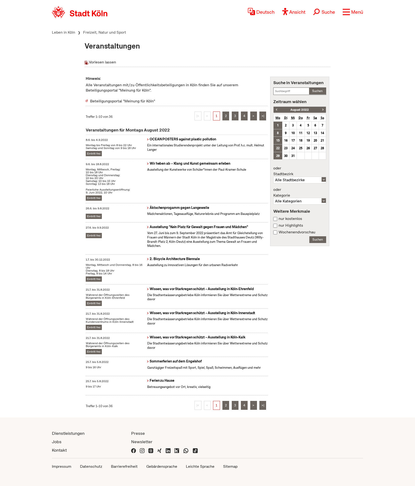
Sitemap (230, 466)
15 (278, 140)
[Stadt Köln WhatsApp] (186, 450)
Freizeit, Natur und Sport (104, 32)
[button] (353, 12)
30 (285, 156)
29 (278, 156)
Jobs (56, 441)
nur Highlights (291, 225)
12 (308, 133)
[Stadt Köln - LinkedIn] (168, 450)
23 (285, 148)
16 (285, 140)
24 (293, 148)
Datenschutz (91, 466)
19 (308, 140)
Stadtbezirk (283, 171)
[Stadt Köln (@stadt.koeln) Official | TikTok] (195, 450)
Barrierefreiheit (124, 466)
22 (278, 148)
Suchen (317, 91)
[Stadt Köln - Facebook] (133, 450)
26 (308, 148)
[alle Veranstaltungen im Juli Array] (277, 110)
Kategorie (281, 192)
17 (293, 140)
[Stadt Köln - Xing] (159, 450)
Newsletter (142, 441)
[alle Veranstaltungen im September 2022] (323, 110)
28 (322, 148)
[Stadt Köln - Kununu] (176, 450)
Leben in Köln (63, 32)
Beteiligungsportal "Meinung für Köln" (122, 101)
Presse (138, 433)
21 (322, 140)
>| (263, 116)
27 (315, 148)
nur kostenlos (290, 219)
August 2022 (299, 110)
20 (315, 140)
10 (293, 133)
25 (300, 148)
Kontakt (59, 450)
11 (300, 133)
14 (322, 133)
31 (293, 156)
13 (315, 133)
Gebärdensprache (161, 466)
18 (300, 140)
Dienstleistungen (68, 433)
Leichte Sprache (200, 466)
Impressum (61, 466)
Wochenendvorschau (297, 232)
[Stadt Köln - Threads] (150, 450)
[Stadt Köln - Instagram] (142, 450)
